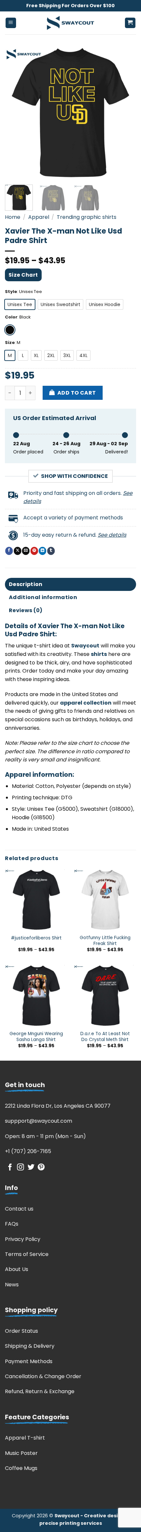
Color (11, 317)
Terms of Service (27, 1254)
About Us (16, 1269)
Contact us (19, 1209)
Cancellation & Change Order (43, 1376)
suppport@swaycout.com (38, 1121)
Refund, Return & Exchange (39, 1391)
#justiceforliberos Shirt (36, 938)
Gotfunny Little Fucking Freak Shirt (105, 940)
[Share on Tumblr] (51, 551)
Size (10, 342)
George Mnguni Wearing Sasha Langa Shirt (36, 1036)
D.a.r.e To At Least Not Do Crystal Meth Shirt (105, 1036)
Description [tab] (26, 584)
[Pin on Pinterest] (34, 551)
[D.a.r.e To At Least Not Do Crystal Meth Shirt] (105, 996)
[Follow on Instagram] (20, 1167)
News (12, 1284)
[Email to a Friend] (26, 551)
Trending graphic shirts (86, 217)
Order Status (21, 1331)
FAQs (11, 1224)
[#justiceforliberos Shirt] (36, 900)
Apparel (38, 217)
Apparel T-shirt (25, 1438)
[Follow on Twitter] (31, 1167)
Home (12, 217)
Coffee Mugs (21, 1468)
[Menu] (11, 23)
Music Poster (21, 1453)
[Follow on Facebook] (10, 1167)
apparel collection (85, 703)
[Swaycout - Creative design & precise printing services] (70, 22)
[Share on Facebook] (9, 551)
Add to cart (76, 393)
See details (112, 535)
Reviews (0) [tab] (26, 610)
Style (11, 291)
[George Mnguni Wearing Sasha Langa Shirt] (36, 996)
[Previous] (16, 113)
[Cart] (130, 23)
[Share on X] (17, 551)
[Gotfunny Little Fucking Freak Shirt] (105, 900)
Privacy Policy (22, 1239)
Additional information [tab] (43, 597)
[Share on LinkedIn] (42, 551)
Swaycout (85, 645)
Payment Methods (28, 1361)
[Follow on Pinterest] (41, 1167)
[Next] (125, 113)
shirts (99, 654)
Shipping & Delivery (29, 1346)
